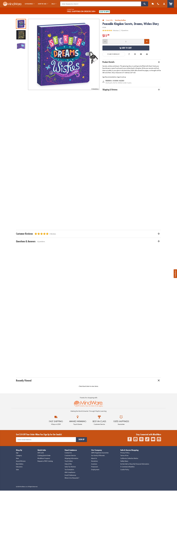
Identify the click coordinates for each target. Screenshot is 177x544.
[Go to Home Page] (103, 20)
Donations (94, 461)
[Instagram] (159, 439)
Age (17, 453)
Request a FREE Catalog (45, 461)
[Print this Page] (146, 54)
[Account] (164, 4)
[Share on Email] (140, 54)
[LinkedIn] (135, 439)
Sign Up (81, 439)
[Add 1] (146, 41)
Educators (19, 467)
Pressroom (94, 467)
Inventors (94, 464)
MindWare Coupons (43, 458)
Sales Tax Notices (70, 467)
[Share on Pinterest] (135, 54)
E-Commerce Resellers (127, 467)
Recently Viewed (23, 380)
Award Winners (21, 461)
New (17, 458)
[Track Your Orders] (152, 4)
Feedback (175, 273)
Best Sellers (19, 464)
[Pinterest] (141, 439)
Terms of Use (124, 455)
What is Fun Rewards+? (72, 478)
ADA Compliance (70, 472)
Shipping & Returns (110, 90)
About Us (94, 458)
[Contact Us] (158, 4)
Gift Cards (40, 453)
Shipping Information (71, 458)
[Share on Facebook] (129, 54)
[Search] (144, 3)
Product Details (108, 62)
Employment (95, 469)
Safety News (124, 461)
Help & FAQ (68, 464)
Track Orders (69, 461)
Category (19, 455)
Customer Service (70, 455)
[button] (63, 54)
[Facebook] (130, 439)
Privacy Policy (124, 453)
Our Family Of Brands (98, 455)
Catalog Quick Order (43, 455)
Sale (17, 469)
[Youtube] (153, 439)
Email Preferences (70, 475)
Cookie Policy (124, 469)
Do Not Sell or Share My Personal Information (134, 464)
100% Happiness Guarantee (99, 453)
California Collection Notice (129, 458)
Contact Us (68, 453)
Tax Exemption (69, 469)
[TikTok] (147, 439)
